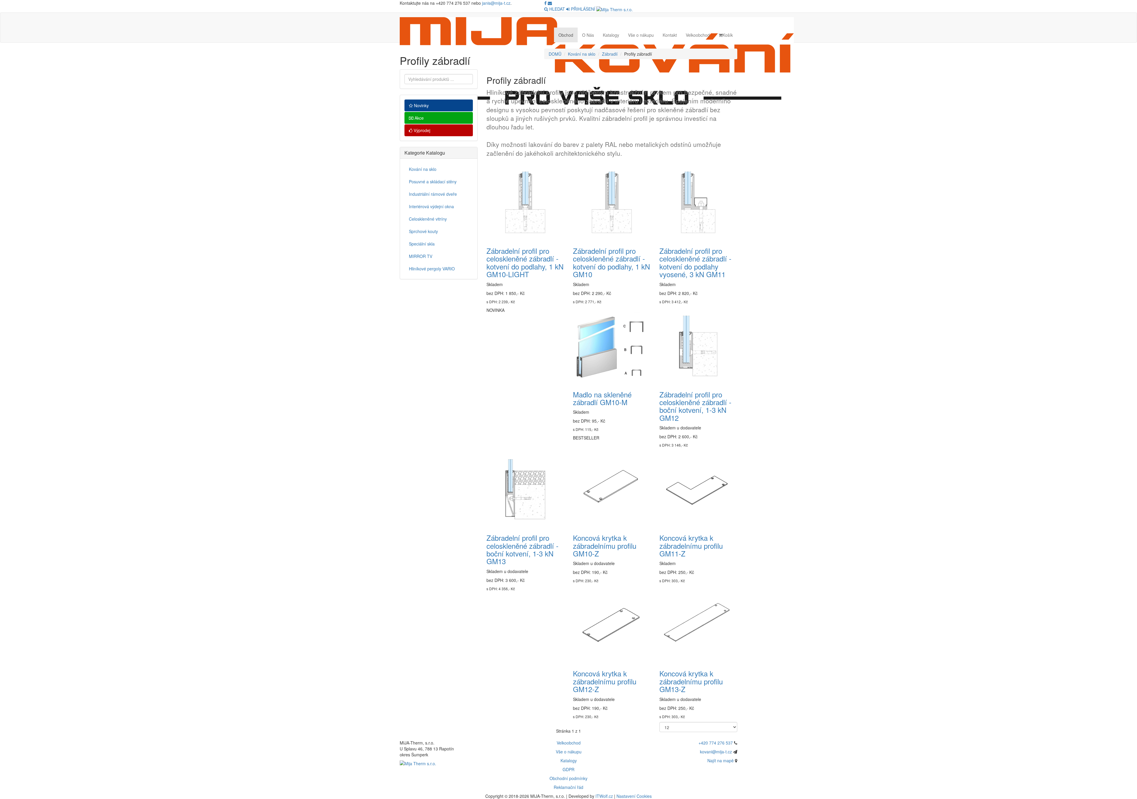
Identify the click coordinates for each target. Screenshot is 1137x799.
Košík (727, 35)
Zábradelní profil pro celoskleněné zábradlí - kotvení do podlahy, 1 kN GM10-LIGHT (524, 262)
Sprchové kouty (423, 231)
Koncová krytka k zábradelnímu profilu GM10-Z (604, 545)
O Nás (588, 35)
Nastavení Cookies (634, 796)
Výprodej (421, 130)
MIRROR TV (420, 256)
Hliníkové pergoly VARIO (432, 269)
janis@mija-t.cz (496, 3)
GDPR (568, 769)
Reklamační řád (568, 787)
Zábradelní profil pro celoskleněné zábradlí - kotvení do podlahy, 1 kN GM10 (611, 262)
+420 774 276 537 (715, 743)
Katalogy (611, 35)
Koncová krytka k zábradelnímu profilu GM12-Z (604, 681)
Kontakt (670, 35)
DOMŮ (555, 54)
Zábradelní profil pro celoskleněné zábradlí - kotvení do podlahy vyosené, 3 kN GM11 (695, 262)
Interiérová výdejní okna (431, 206)
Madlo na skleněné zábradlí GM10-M (602, 398)
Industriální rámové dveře (433, 194)
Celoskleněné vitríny (428, 219)
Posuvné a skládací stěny (433, 181)
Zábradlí (610, 54)
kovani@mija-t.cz (716, 752)
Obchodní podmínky (568, 778)
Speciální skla (422, 244)
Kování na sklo (581, 54)
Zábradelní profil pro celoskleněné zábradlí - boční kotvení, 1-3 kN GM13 (522, 549)
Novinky (421, 105)
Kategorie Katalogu (424, 152)
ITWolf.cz (604, 796)
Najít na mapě (720, 760)
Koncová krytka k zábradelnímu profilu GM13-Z (691, 681)
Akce (418, 118)
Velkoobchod (698, 35)
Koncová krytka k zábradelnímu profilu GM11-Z (691, 545)
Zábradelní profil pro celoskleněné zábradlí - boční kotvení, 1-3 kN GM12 (695, 406)
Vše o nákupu (641, 35)
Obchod (565, 35)
